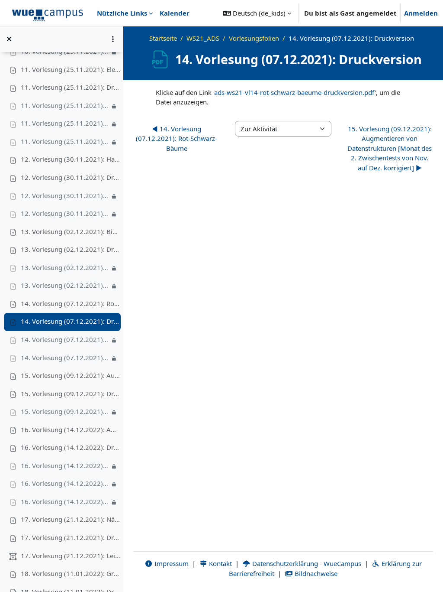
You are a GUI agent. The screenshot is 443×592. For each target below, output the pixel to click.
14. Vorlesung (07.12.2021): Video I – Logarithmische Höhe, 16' (65, 339)
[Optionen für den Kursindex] (113, 39)
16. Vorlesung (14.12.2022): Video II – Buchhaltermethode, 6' (65, 483)
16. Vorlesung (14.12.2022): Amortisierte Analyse (70, 429)
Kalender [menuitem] (174, 13)
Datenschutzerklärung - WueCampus (305, 563)
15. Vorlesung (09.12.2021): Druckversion (70, 393)
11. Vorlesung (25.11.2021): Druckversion (70, 87)
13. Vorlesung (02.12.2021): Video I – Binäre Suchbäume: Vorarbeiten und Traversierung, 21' (65, 267)
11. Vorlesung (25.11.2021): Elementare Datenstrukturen (70, 69)
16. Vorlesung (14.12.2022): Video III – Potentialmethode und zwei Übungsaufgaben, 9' (65, 501)
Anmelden (421, 13)
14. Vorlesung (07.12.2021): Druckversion (70, 321)
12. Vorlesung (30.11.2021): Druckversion (70, 177)
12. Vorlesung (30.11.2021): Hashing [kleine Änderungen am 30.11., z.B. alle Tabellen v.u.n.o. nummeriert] (70, 159)
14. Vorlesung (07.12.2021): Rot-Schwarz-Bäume (70, 303)
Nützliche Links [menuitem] (122, 13)
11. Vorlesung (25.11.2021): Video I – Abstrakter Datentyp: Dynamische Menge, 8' (65, 105)
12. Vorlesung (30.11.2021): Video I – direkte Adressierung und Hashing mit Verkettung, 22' (65, 195)
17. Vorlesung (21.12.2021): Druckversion (70, 537)
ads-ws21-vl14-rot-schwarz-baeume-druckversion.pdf (294, 92)
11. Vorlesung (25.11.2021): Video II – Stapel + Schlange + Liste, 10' (65, 123)
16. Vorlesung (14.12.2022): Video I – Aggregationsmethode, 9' (65, 465)
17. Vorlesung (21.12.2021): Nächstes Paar (70, 519)
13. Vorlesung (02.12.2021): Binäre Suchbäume (70, 231)
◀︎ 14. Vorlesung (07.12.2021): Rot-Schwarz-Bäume (176, 138)
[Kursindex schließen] (9, 39)
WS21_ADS (202, 38)
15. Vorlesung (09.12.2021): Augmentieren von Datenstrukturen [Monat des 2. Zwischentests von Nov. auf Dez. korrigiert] (70, 375)
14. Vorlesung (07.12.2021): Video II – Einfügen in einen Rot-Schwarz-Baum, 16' (65, 357)
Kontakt (219, 563)
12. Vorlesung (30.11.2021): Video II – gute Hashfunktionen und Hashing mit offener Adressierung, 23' (65, 213)
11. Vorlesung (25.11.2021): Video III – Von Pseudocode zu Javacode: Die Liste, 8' (65, 141)
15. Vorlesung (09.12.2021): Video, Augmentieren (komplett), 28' (65, 411)
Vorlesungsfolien (254, 38)
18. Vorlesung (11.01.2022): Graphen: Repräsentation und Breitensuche (70, 573)
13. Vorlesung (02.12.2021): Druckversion (70, 249)
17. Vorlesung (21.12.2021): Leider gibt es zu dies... (70, 555)
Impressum (171, 563)
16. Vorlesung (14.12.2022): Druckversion (70, 447)
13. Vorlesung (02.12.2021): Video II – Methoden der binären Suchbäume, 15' (65, 285)
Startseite (163, 38)
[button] (257, 13)
